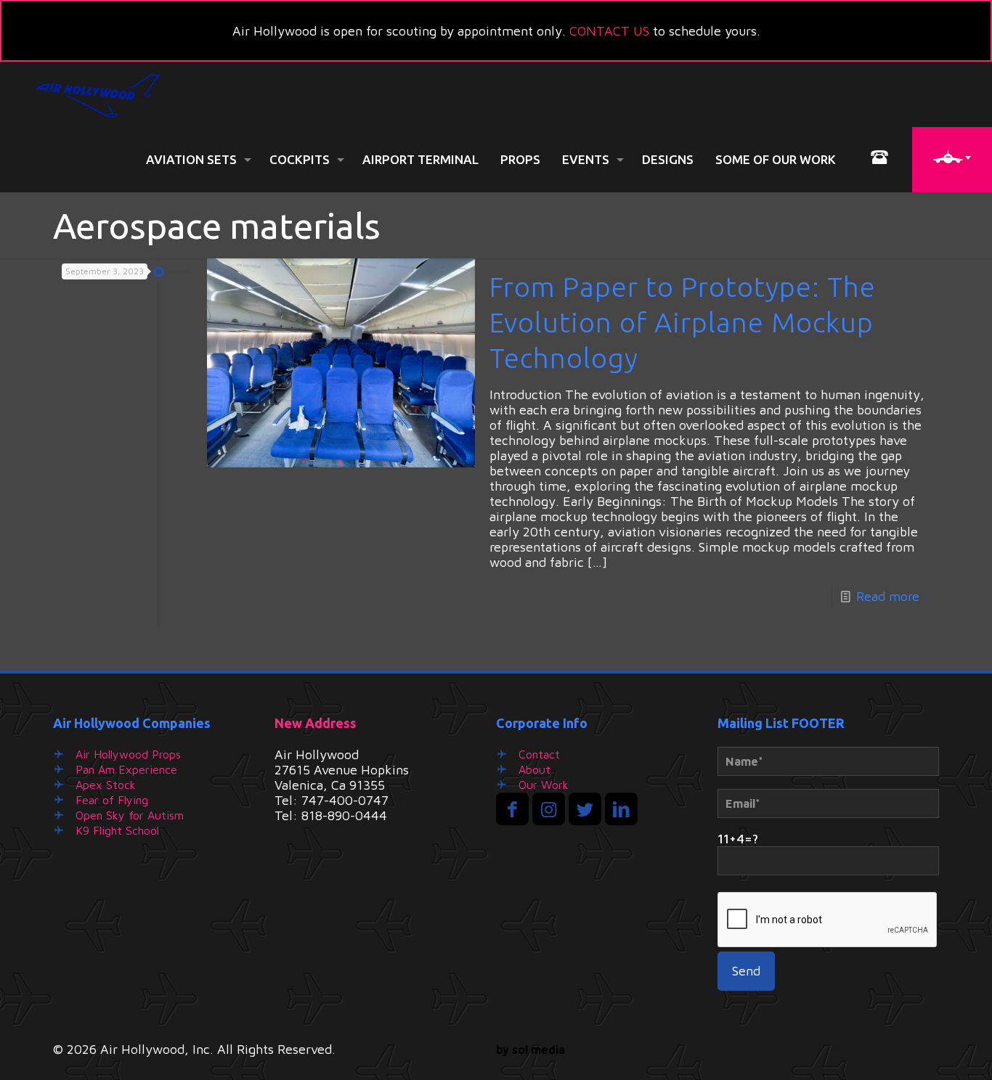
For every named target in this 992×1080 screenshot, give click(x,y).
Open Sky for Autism (130, 815)
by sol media (530, 1049)
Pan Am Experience (126, 769)
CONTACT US (609, 30)
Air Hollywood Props (128, 754)
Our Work (544, 784)
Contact (539, 754)
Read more (887, 596)
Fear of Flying (112, 799)
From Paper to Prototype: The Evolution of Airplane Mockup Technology (682, 322)
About (534, 769)
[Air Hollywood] (98, 94)
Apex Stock (106, 784)
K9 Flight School (117, 830)
